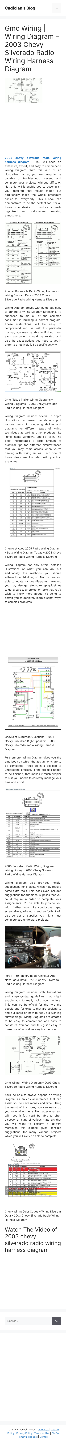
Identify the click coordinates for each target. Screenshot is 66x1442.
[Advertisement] (33, 130)
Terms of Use (42, 1433)
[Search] (56, 1321)
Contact (44, 1436)
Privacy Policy (24, 1433)
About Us (43, 1429)
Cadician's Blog (20, 8)
